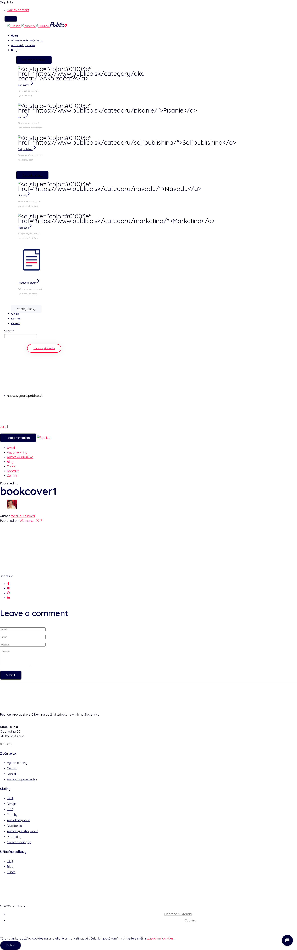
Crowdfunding (19, 842)
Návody (22, 195)
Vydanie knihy (26, 40)
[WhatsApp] (8, 593)
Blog (14, 50)
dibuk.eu (6, 744)
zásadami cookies (160, 938)
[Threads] (8, 588)
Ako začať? (24, 85)
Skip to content (18, 10)
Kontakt (16, 318)
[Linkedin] (8, 598)
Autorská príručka (23, 45)
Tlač (10, 809)
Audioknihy (18, 820)
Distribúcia (14, 826)
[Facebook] (8, 584)
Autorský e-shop (22, 831)
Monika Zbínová (23, 516)
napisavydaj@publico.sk (25, 396)
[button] (10, 19)
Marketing (23, 227)
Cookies (190, 920)
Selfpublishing (25, 149)
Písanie (22, 117)
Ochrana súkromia (178, 914)
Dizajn (11, 804)
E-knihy (12, 815)
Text (10, 798)
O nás (15, 313)
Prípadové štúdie (27, 282)
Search (9, 331)
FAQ (10, 861)
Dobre (10, 945)
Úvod (14, 35)
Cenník (15, 323)
